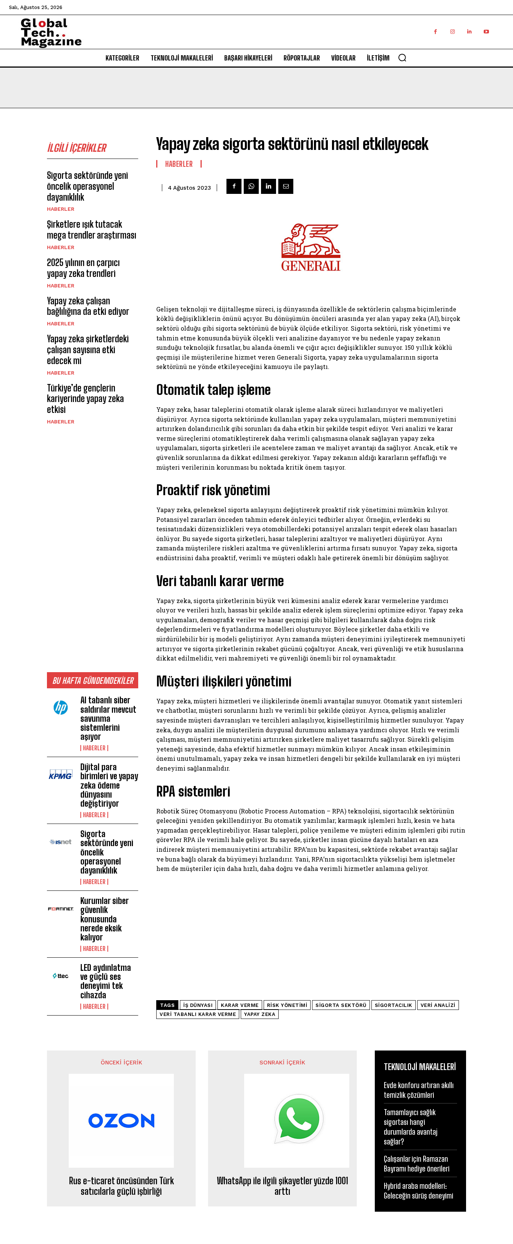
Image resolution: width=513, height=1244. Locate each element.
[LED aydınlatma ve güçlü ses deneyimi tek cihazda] (60, 975)
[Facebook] (435, 31)
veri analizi (438, 1005)
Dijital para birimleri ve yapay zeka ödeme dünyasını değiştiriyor (109, 785)
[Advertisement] (92, 548)
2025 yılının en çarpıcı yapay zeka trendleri (83, 268)
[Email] (285, 186)
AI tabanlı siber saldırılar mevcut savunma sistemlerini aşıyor (108, 718)
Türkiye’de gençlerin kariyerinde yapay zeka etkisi (85, 398)
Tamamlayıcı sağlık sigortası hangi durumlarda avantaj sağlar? (411, 1127)
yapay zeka (259, 1014)
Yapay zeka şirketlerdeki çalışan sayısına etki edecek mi (88, 349)
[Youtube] (486, 31)
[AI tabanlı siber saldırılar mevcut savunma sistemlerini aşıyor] (60, 708)
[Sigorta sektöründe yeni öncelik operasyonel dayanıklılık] (60, 842)
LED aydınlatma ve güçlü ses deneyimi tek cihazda (105, 981)
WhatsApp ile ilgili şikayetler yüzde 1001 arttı (282, 1186)
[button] (402, 57)
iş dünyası (198, 1005)
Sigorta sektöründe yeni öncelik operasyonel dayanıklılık (87, 186)
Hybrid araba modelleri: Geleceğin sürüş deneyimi (418, 1190)
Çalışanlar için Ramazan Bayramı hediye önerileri (417, 1163)
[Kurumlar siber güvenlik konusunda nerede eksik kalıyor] (60, 908)
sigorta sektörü (341, 1005)
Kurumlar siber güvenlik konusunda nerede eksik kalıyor (104, 919)
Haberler (60, 209)
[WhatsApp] (251, 186)
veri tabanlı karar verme (198, 1014)
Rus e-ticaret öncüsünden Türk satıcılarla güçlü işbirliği (121, 1186)
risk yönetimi (287, 1005)
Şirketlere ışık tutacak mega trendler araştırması (91, 229)
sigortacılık (393, 1005)
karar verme (240, 1005)
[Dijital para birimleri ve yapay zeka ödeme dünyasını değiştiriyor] (60, 775)
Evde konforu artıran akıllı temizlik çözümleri (419, 1090)
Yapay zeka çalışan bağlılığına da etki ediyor (88, 306)
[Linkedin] (469, 31)
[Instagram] (452, 31)
